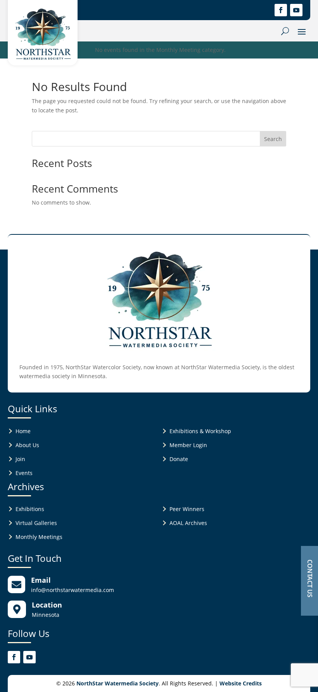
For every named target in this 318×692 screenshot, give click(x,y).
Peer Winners (186, 509)
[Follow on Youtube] (296, 10)
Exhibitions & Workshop (200, 431)
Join (20, 459)
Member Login (188, 445)
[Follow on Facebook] (281, 10)
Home (23, 431)
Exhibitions (30, 509)
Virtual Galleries (36, 523)
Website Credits (240, 683)
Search (273, 139)
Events (24, 473)
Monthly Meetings (39, 537)
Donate (178, 459)
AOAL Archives (188, 523)
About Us (27, 445)
